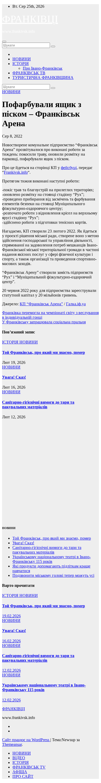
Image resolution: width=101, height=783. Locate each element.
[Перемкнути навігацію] (4, 41)
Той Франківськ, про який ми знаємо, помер (43, 352)
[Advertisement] (50, 469)
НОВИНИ (21, 59)
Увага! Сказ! (14, 377)
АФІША (19, 772)
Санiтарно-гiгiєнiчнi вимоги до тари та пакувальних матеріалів (38, 404)
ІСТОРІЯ (20, 63)
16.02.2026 (11, 641)
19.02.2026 (11, 616)
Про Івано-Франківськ (42, 68)
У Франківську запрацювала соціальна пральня (44, 322)
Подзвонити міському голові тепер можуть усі (53, 575)
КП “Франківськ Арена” (41, 304)
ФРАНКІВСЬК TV (29, 767)
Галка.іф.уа (76, 304)
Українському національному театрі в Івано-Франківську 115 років (51, 559)
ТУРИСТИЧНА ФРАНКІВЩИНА (43, 77)
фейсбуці (69, 167)
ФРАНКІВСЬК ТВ (28, 73)
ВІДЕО (18, 758)
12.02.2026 (11, 670)
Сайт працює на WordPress (26, 740)
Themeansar (12, 744)
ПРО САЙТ (22, 776)
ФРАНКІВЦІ (30, 19)
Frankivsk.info (16, 172)
